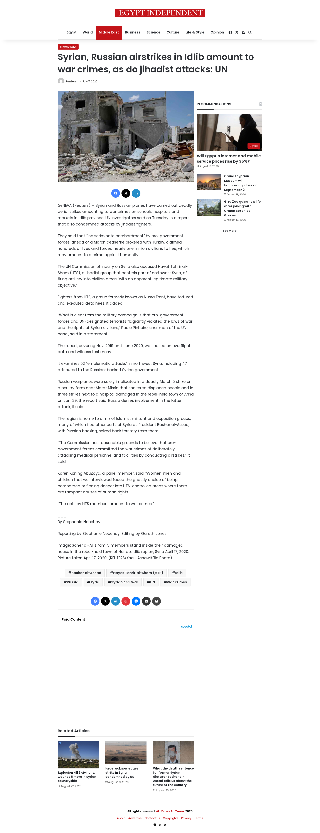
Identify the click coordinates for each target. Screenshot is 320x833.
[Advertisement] (126, 676)
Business (132, 32)
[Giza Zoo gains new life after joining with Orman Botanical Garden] (209, 207)
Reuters (71, 81)
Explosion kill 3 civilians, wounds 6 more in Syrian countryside (77, 776)
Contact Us (152, 818)
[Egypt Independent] (160, 13)
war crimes (177, 582)
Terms (198, 818)
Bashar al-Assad (86, 572)
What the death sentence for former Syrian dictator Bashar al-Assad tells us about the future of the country (173, 776)
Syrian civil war (124, 582)
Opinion (217, 32)
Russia (72, 582)
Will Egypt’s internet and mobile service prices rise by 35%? (229, 158)
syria (94, 582)
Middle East (109, 32)
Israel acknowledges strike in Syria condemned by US (121, 772)
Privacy (186, 818)
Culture (173, 32)
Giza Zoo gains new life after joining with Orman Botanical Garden (242, 208)
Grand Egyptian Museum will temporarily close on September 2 (240, 183)
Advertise (135, 818)
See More (229, 231)
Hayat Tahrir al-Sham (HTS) (138, 572)
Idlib (179, 572)
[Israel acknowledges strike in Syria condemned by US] (126, 752)
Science (153, 32)
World (88, 32)
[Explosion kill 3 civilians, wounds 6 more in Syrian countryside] (78, 754)
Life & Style (194, 32)
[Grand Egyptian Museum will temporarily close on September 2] (209, 182)
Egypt (72, 32)
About (121, 818)
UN (152, 582)
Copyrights (170, 818)
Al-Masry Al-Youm (170, 811)
